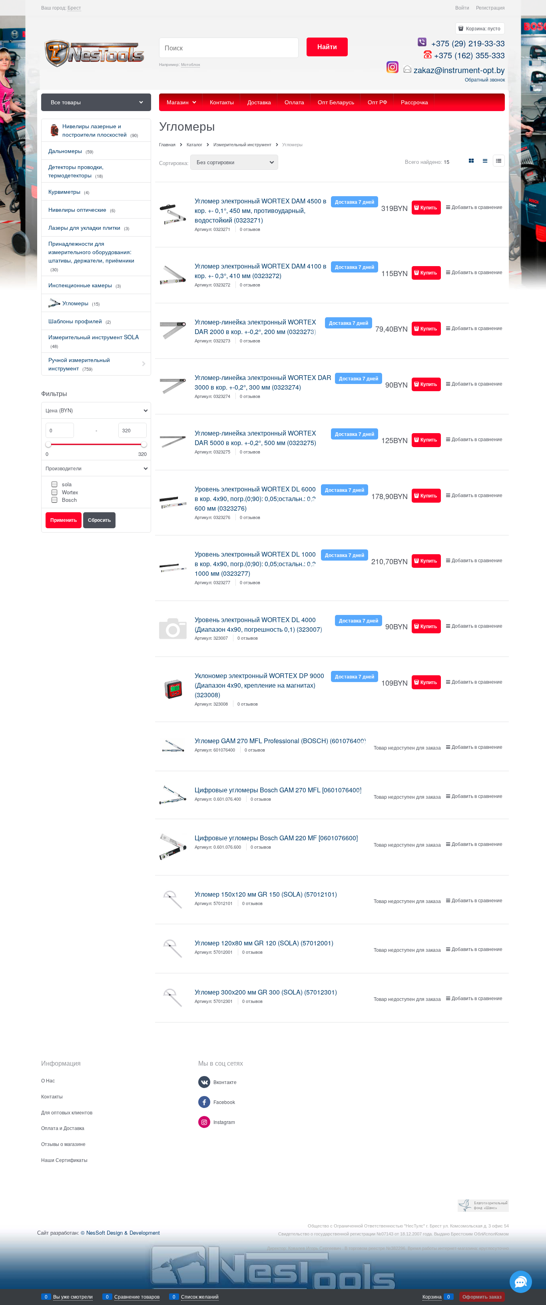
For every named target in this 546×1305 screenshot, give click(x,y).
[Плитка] (472, 161)
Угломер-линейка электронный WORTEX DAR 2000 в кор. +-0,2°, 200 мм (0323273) (255, 326)
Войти (462, 7)
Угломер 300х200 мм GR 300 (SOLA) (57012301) (266, 992)
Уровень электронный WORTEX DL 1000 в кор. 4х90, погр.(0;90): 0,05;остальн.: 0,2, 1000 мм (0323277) (256, 563)
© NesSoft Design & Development (120, 1232)
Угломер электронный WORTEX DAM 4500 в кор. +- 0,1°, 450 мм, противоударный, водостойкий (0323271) (261, 210)
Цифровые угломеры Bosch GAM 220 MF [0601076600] (276, 837)
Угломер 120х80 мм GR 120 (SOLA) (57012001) (264, 942)
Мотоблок (190, 64)
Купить (428, 207)
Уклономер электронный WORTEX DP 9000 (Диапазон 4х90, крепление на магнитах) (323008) (259, 685)
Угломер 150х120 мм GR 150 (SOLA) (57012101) (266, 894)
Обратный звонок (485, 79)
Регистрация (490, 7)
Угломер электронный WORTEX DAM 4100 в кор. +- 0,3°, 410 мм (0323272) (261, 270)
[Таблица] (499, 161)
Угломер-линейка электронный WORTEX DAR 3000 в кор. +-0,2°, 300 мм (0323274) (263, 382)
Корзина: (482, 28)
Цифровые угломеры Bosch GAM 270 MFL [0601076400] (278, 789)
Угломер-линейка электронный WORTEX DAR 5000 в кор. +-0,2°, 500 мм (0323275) (255, 437)
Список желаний (200, 1296)
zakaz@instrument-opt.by (459, 70)
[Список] (485, 161)
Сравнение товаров (136, 1296)
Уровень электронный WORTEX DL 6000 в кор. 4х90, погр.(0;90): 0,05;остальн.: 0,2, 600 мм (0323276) (256, 498)
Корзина (432, 1296)
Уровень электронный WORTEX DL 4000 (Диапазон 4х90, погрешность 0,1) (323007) (258, 624)
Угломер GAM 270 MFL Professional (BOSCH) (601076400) (280, 740)
